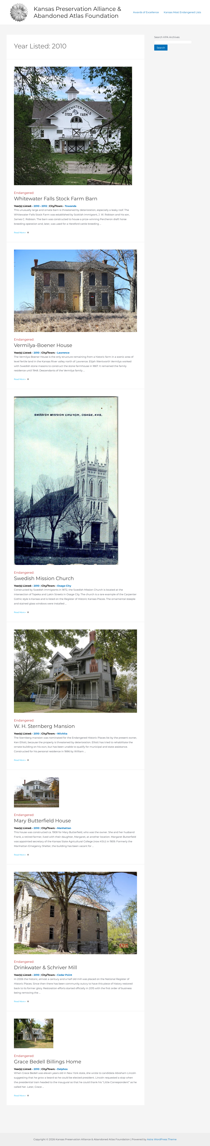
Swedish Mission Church (44, 576)
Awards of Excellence (146, 12)
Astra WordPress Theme (162, 1139)
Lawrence (63, 352)
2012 (44, 206)
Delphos (62, 1069)
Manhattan (64, 828)
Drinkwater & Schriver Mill (45, 965)
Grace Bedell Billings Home (47, 1059)
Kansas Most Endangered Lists (182, 12)
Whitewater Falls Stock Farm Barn (55, 196)
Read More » (20, 232)
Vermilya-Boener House (43, 343)
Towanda (70, 206)
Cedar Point (64, 974)
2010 (36, 206)
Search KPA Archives (166, 37)
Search (161, 47)
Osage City (64, 585)
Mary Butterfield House (42, 818)
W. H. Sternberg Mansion (44, 724)
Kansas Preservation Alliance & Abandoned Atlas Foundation (77, 12)
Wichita (62, 733)
